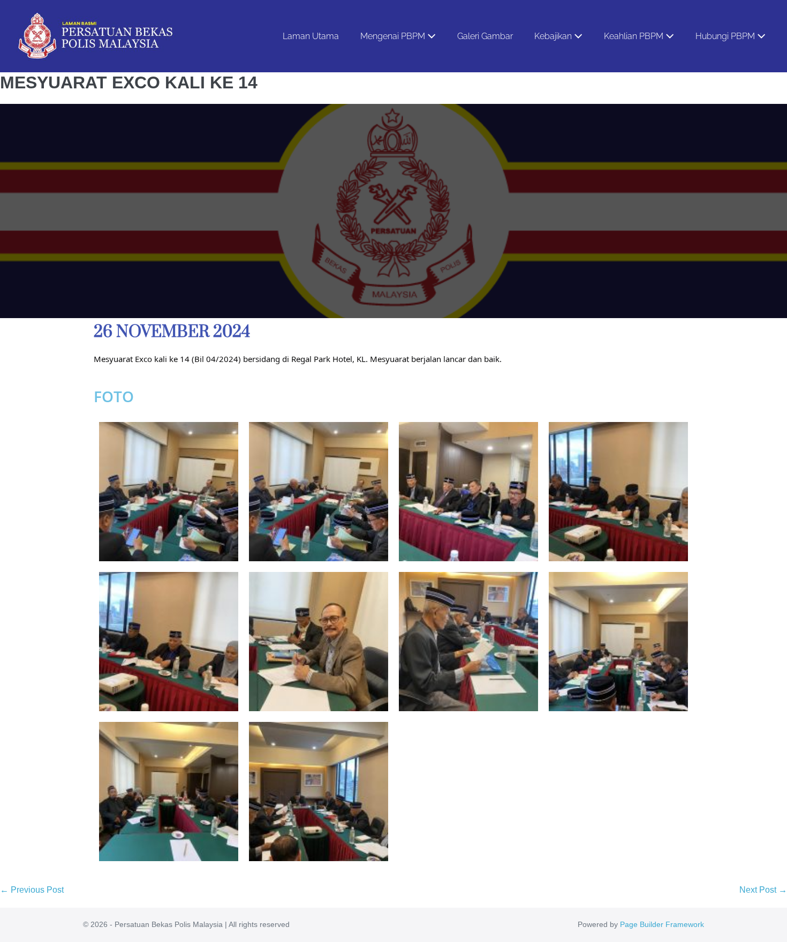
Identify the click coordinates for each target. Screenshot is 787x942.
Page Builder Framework (662, 924)
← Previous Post (32, 889)
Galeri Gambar (485, 36)
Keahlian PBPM (634, 36)
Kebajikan (554, 36)
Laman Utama (311, 36)
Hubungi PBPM (726, 36)
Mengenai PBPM (393, 36)
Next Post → (763, 889)
